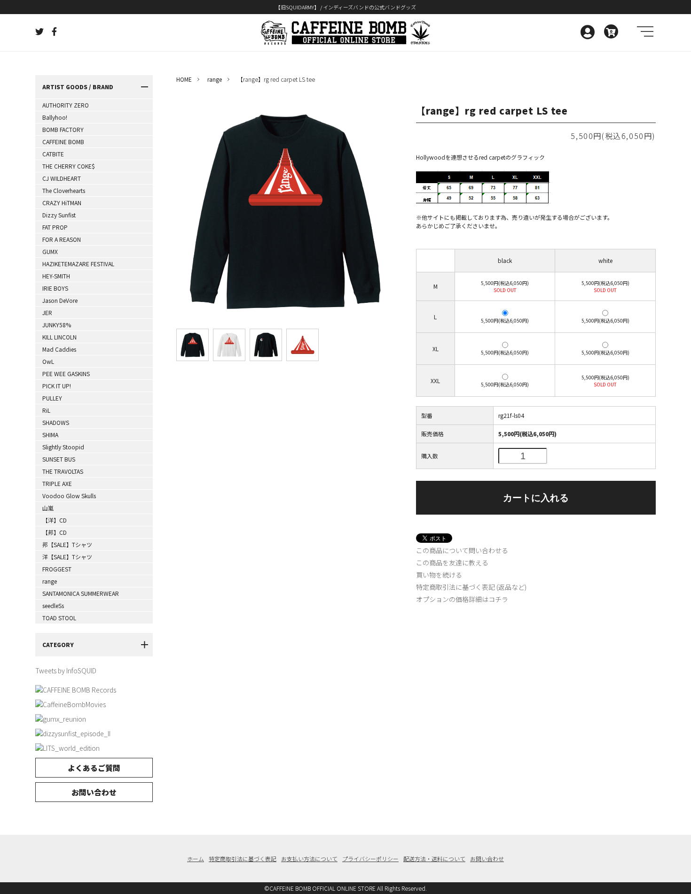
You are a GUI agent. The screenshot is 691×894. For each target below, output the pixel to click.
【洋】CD (54, 520)
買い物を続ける (439, 574)
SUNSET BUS (58, 459)
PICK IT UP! (56, 386)
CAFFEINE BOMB (63, 142)
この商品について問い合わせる (462, 550)
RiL (46, 410)
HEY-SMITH (56, 276)
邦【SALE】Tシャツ (67, 544)
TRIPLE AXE (57, 483)
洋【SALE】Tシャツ (67, 557)
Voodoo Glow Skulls (69, 496)
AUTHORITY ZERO (65, 105)
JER (47, 312)
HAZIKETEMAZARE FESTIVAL (78, 264)
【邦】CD (54, 532)
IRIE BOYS (55, 288)
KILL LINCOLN (59, 337)
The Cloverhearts (63, 190)
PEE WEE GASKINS (66, 374)
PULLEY (52, 398)
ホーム (195, 859)
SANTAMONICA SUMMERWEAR (80, 593)
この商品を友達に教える (452, 562)
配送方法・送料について (434, 859)
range (49, 581)
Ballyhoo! (54, 117)
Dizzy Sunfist (59, 215)
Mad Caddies (59, 349)
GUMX (50, 251)
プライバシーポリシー (370, 859)
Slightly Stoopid (63, 447)
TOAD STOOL (59, 618)
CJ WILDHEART (61, 178)
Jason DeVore (60, 300)
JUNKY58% (56, 325)
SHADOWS (55, 422)
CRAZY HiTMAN (61, 203)
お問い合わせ (94, 792)
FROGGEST (56, 569)
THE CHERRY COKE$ (68, 166)
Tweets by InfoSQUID (65, 670)
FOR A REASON (61, 239)
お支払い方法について (309, 859)
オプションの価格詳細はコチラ (462, 599)
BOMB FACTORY (63, 129)
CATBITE (53, 154)
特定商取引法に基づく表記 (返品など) (471, 587)
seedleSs (53, 605)
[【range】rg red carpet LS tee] (192, 345)
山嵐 (48, 508)
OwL (48, 361)
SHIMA (50, 435)
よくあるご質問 (94, 767)
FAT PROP (55, 227)
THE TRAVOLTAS (62, 471)
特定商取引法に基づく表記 (242, 859)
